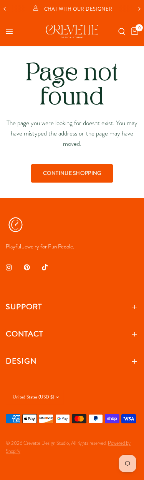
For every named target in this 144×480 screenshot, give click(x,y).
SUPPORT (24, 306)
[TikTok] (50, 267)
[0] (133, 31)
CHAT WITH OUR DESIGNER (78, 9)
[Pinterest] (32, 267)
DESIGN (21, 361)
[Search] (122, 31)
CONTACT (24, 334)
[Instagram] (14, 267)
